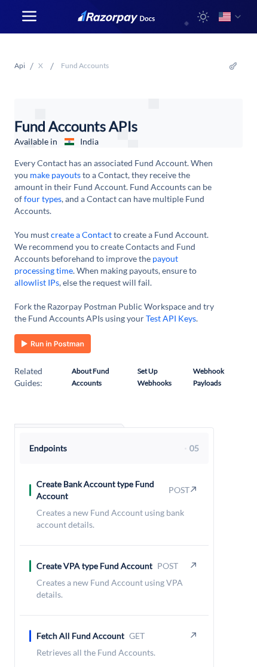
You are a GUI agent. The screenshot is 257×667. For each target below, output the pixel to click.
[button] (203, 16)
